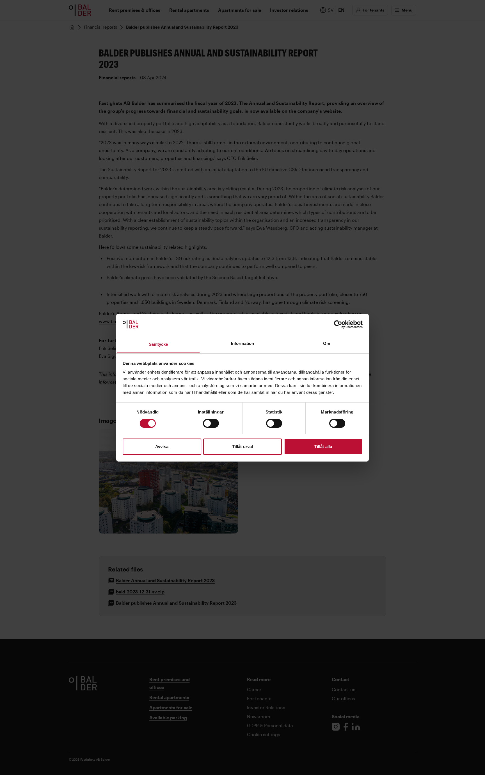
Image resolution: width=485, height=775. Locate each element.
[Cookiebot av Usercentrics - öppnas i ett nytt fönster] (338, 324)
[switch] (211, 423)
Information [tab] (242, 343)
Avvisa (161, 446)
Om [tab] (326, 343)
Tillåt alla (323, 446)
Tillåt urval (242, 446)
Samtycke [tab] (158, 344)
